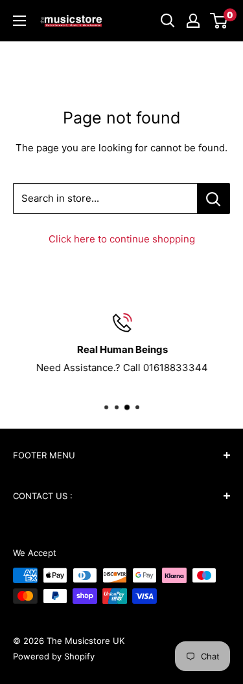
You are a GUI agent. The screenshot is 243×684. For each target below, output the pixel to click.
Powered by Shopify (54, 656)
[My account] (193, 21)
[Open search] (168, 21)
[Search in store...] (213, 198)
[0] (219, 20)
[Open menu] (19, 21)
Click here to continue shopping (122, 239)
